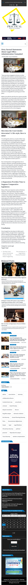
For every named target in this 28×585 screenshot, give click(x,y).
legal (7, 248)
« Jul (13, 533)
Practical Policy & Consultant (17, 550)
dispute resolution (7, 409)
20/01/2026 (23, 368)
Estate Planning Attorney (18, 417)
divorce (17, 409)
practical (5, 432)
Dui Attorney (6, 417)
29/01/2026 (23, 359)
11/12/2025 (23, 378)
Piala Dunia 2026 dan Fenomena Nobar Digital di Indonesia (18, 347)
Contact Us (6, 579)
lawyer (4, 425)
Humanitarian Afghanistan (15, 421)
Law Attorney (13, 361)
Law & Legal (11, 246)
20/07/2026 (23, 342)
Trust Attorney (6, 436)
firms (4, 421)
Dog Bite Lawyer (7, 413)
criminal (5, 406)
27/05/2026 (23, 350)
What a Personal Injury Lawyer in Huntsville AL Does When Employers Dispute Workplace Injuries (18, 374)
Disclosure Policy (14, 579)
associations (12, 394)
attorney (20, 394)
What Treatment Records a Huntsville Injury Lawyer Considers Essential (17, 365)
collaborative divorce (8, 398)
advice (4, 394)
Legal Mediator (18, 425)
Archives (3, 385)
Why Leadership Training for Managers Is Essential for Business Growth (17, 356)
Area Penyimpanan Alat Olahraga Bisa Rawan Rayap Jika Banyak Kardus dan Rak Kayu (18, 339)
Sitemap (22, 579)
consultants (18, 402)
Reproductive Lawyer (15, 432)
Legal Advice (13, 335)
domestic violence (18, 413)
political (18, 429)
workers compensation (19, 436)
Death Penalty (13, 406)
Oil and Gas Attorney (8, 429)
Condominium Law (7, 402)
